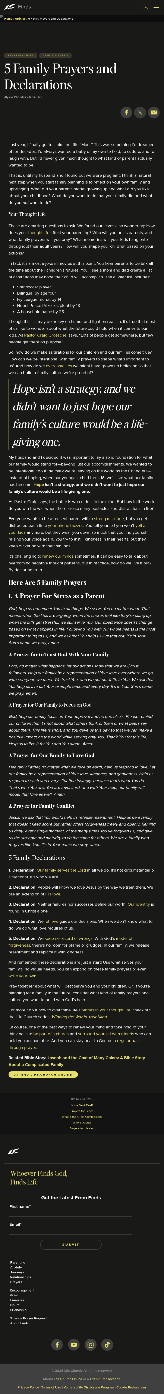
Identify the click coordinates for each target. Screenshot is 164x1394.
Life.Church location (105, 1379)
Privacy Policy (28, 1387)
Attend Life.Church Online (43, 1074)
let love (51, 921)
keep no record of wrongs (68, 938)
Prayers (16, 1282)
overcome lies (59, 366)
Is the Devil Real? (82, 1105)
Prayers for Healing (82, 1128)
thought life (38, 232)
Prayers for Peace (82, 1111)
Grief (14, 1295)
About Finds (19, 1323)
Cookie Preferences (131, 1387)
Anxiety (16, 1267)
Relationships (20, 1277)
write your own (22, 976)
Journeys (17, 1272)
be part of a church (51, 1034)
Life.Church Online (68, 1379)
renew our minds (58, 556)
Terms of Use (51, 1387)
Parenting (17, 1262)
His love (52, 894)
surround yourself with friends (106, 1034)
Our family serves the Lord (61, 870)
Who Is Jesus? (82, 1122)
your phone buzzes (65, 525)
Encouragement (22, 1290)
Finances (17, 1300)
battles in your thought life (105, 1010)
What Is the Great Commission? (82, 1117)
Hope (39, 484)
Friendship (18, 1309)
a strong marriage (107, 518)
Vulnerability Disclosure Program (89, 1387)
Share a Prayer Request (28, 1318)
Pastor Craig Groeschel (45, 335)
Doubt (14, 1305)
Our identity (139, 904)
